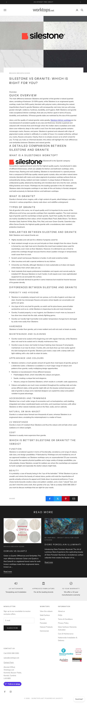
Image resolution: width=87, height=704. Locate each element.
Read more (8, 571)
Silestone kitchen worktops (61, 120)
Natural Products (46, 627)
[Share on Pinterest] (66, 498)
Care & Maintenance (65, 634)
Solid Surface (45, 615)
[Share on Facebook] (50, 498)
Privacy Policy (63, 623)
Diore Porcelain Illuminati (63, 544)
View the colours (46, 611)
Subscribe (12, 628)
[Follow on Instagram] (11, 692)
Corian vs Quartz (15, 551)
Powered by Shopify (54, 698)
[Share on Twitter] (58, 498)
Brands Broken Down (19, 73)
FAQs (60, 615)
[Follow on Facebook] (5, 692)
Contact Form (9, 662)
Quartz (42, 619)
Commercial (44, 631)
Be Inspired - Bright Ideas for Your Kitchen (62, 539)
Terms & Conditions (65, 619)
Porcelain (43, 623)
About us (61, 611)
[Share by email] (74, 498)
